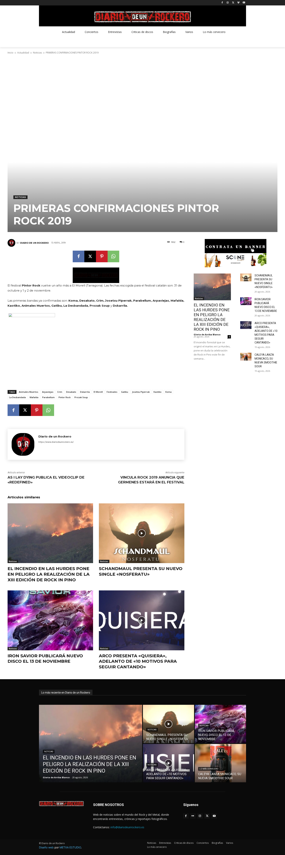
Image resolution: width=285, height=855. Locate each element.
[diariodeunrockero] (142, 16)
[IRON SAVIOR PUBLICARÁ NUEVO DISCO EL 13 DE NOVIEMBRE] (50, 620)
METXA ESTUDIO (70, 847)
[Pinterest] (102, 256)
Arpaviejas (47, 391)
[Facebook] (222, 3)
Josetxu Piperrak (141, 391)
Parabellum (48, 397)
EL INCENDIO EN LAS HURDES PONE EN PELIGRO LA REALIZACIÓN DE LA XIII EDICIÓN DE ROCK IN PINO (49, 574)
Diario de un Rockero (34, 243)
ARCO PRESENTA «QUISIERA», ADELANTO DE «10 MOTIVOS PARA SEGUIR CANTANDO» (138, 661)
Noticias (37, 52)
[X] (233, 3)
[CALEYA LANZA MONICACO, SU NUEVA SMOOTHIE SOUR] (245, 357)
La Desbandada (17, 397)
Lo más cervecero (209, 769)
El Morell (98, 391)
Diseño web (46, 847)
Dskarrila (85, 391)
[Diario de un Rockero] (12, 243)
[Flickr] (193, 816)
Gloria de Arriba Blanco (207, 334)
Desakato (71, 391)
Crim (59, 391)
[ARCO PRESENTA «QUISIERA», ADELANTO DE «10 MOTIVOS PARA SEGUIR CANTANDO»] (141, 620)
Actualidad (23, 52)
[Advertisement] (142, 85)
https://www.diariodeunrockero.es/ (56, 442)
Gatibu (124, 391)
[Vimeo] (238, 3)
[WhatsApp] (113, 256)
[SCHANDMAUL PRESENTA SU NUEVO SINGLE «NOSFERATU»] (141, 533)
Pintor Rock (65, 397)
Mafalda (34, 397)
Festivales (112, 391)
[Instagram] (227, 3)
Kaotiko (158, 391)
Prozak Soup (81, 397)
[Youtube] (244, 3)
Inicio (10, 52)
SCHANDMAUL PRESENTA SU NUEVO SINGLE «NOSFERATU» (140, 571)
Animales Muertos (28, 391)
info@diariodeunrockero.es (127, 827)
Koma (168, 391)
